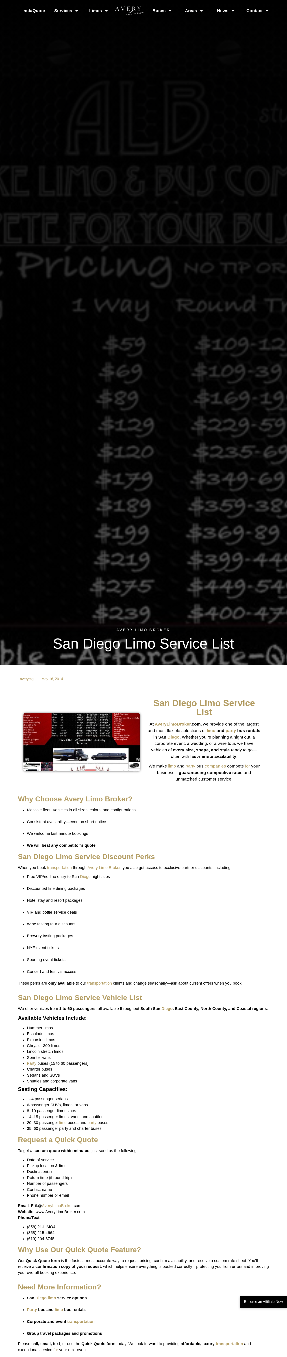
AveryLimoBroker (173, 724)
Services (63, 10)
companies (215, 766)
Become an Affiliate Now (263, 1302)
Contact (254, 10)
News (222, 10)
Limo (210, 703)
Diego (184, 703)
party (231, 730)
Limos (95, 10)
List (204, 712)
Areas (191, 10)
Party (31, 1063)
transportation (59, 867)
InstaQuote (33, 10)
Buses (159, 10)
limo (211, 730)
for (247, 766)
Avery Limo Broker (96, 799)
